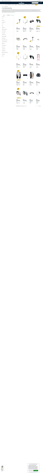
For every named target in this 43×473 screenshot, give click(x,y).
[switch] (2, 470)
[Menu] (3, 465)
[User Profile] (39, 2)
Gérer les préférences (31, 470)
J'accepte (36, 470)
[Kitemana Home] (21, 3)
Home (2, 6)
